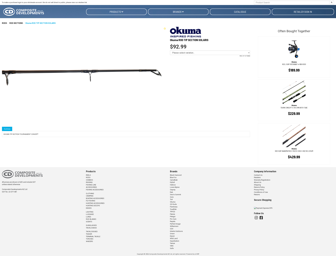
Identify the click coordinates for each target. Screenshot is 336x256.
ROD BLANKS (91, 219)
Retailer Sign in (303, 11)
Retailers (257, 177)
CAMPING (89, 196)
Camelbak (174, 180)
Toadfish (173, 209)
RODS (4, 23)
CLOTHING (90, 193)
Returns (257, 195)
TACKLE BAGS (91, 228)
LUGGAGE (90, 214)
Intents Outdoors (176, 231)
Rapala (172, 221)
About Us (257, 182)
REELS (88, 175)
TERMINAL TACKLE (93, 236)
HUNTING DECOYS (93, 206)
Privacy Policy (259, 190)
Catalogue (240, 11)
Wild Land (174, 238)
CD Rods (173, 204)
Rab (171, 192)
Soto (172, 197)
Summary (7, 129)
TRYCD (172, 212)
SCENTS (89, 222)
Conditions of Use (261, 192)
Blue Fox (173, 177)
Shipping (257, 185)
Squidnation (174, 241)
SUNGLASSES (91, 225)
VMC (172, 246)
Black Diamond (176, 175)
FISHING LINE (91, 185)
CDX (171, 229)
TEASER (89, 234)
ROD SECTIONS (16, 23)
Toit (171, 199)
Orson (172, 234)
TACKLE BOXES (92, 231)
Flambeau (173, 207)
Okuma (172, 202)
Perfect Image (175, 224)
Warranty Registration (262, 180)
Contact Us (258, 175)
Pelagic (172, 216)
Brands (177, 11)
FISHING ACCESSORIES (95, 190)
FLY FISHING (90, 201)
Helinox (173, 185)
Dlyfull (172, 182)
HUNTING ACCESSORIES (95, 203)
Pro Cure (173, 219)
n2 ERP (197, 254)
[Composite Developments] (44, 12)
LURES (88, 217)
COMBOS (89, 180)
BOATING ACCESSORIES (95, 198)
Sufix (172, 248)
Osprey (172, 190)
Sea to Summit (175, 195)
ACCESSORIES (91, 187)
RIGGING (89, 182)
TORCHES (89, 239)
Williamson (174, 226)
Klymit (172, 236)
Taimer (172, 243)
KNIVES (89, 208)
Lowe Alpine (174, 187)
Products (116, 11)
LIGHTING (89, 212)
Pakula (172, 214)
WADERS (89, 241)
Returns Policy (259, 187)
